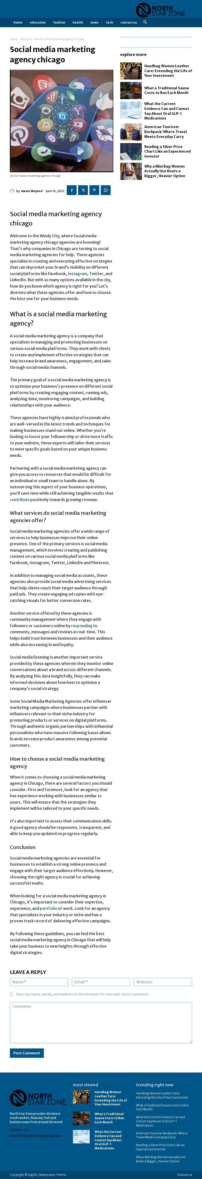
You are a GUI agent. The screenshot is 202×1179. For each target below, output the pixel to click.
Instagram (77, 273)
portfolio (49, 908)
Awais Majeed (32, 191)
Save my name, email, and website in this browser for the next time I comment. (83, 994)
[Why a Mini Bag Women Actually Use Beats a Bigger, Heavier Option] (131, 171)
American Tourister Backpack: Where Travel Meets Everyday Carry (165, 132)
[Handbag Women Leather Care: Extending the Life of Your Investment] (131, 70)
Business (26, 39)
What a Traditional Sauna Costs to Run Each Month (166, 90)
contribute (20, 499)
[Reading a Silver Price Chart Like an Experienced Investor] (131, 151)
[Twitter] (83, 190)
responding (82, 625)
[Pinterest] (94, 190)
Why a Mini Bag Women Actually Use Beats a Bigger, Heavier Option (164, 171)
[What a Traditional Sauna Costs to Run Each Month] (131, 90)
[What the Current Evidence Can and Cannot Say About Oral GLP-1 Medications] (131, 110)
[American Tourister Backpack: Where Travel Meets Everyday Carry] (131, 132)
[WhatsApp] (106, 190)
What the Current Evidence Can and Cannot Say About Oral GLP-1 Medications (108, 1140)
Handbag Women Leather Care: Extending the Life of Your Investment (168, 71)
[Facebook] (72, 190)
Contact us (184, 1175)
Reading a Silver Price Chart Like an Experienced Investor (167, 152)
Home (13, 39)
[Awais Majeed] (13, 191)
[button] (145, 22)
